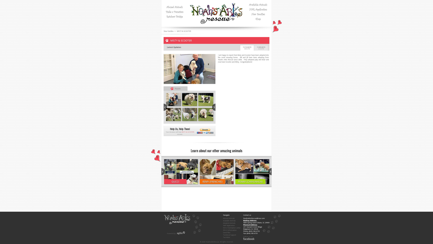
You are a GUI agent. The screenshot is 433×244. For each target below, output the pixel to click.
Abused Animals (175, 7)
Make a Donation (174, 12)
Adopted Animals (229, 223)
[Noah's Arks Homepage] (216, 4)
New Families (258, 14)
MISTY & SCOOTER (184, 31)
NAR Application (258, 9)
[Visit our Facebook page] (249, 239)
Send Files (226, 232)
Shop (258, 19)
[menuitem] (174, 7)
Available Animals (258, 4)
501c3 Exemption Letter (232, 228)
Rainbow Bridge (175, 16)
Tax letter (226, 237)
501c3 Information (230, 230)
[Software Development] (181, 233)
